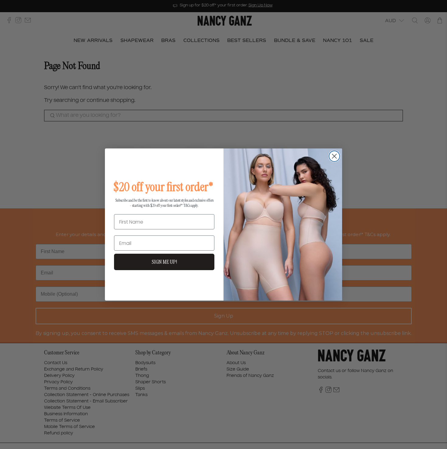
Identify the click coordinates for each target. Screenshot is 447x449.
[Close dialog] (334, 156)
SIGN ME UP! (164, 262)
